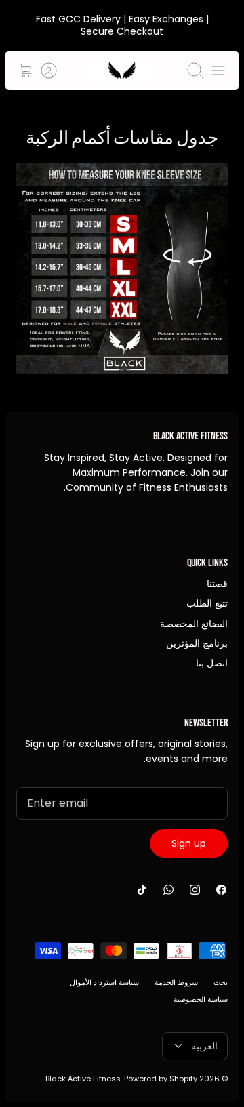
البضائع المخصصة (194, 623)
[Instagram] (195, 890)
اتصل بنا (212, 663)
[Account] (55, 70)
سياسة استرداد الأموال (104, 982)
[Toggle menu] (218, 70)
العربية (204, 1046)
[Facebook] (221, 890)
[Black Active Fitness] (122, 70)
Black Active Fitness (83, 1078)
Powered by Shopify (160, 1078)
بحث (221, 982)
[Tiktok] (142, 890)
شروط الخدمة (176, 982)
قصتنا (217, 583)
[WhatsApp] (168, 890)
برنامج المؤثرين (197, 643)
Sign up (188, 843)
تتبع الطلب (207, 603)
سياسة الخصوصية (201, 999)
